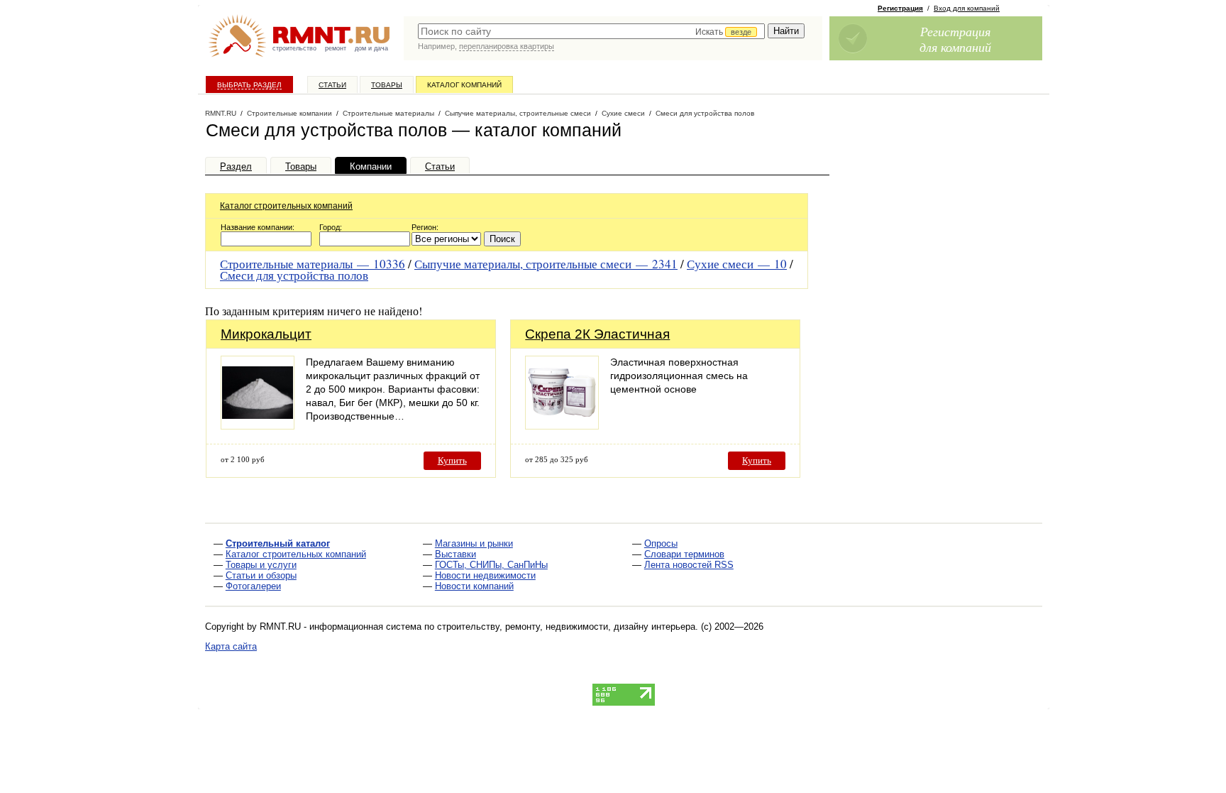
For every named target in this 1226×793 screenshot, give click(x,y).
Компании (371, 166)
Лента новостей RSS (689, 564)
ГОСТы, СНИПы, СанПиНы (491, 564)
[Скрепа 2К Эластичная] (562, 425)
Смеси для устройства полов (294, 275)
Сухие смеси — (737, 264)
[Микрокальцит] (257, 425)
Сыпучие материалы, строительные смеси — (546, 264)
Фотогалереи (253, 586)
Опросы (661, 543)
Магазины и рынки (474, 543)
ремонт (335, 48)
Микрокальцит (266, 334)
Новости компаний (474, 586)
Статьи (332, 85)
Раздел (236, 166)
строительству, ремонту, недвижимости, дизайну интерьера (566, 626)
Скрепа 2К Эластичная (597, 334)
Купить (452, 460)
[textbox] (591, 31)
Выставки (455, 554)
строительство (294, 48)
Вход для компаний (967, 8)
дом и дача (371, 48)
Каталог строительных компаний (286, 206)
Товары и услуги (261, 564)
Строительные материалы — (312, 264)
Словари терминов (684, 554)
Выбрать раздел (249, 85)
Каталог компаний (464, 85)
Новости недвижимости (485, 575)
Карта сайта (231, 646)
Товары (386, 85)
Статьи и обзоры (261, 575)
